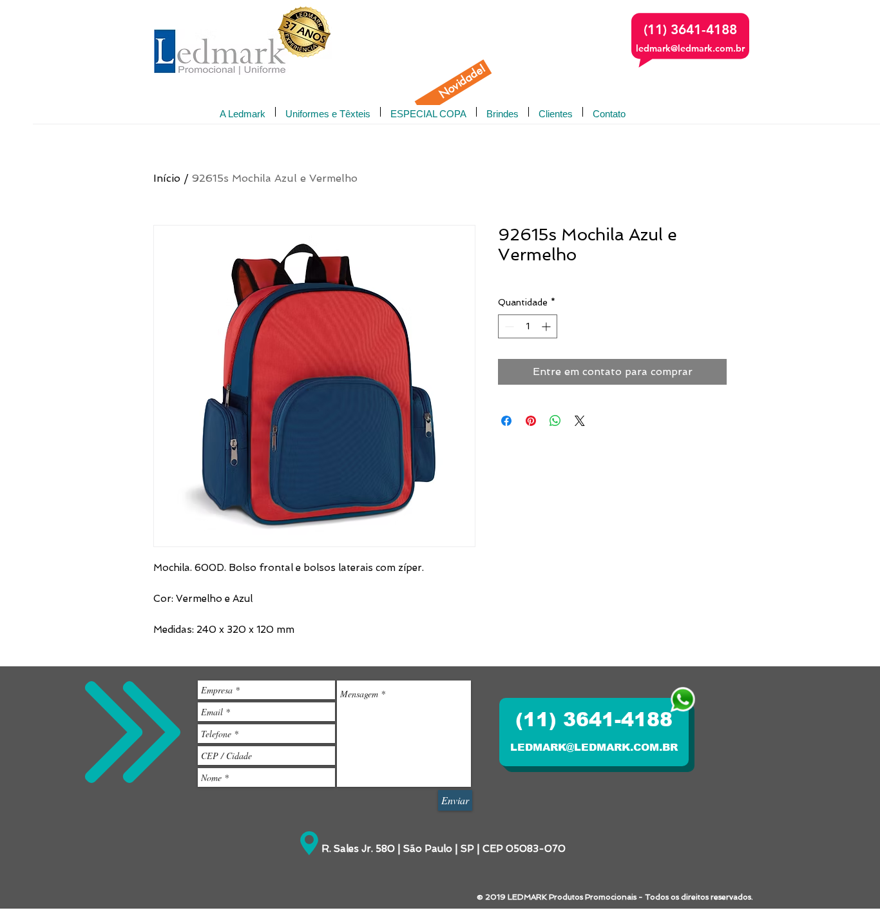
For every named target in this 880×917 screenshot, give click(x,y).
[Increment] (547, 326)
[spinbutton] (527, 326)
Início (166, 178)
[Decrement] (508, 326)
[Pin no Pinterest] (531, 421)
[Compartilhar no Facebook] (506, 421)
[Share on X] (580, 421)
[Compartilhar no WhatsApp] (555, 421)
